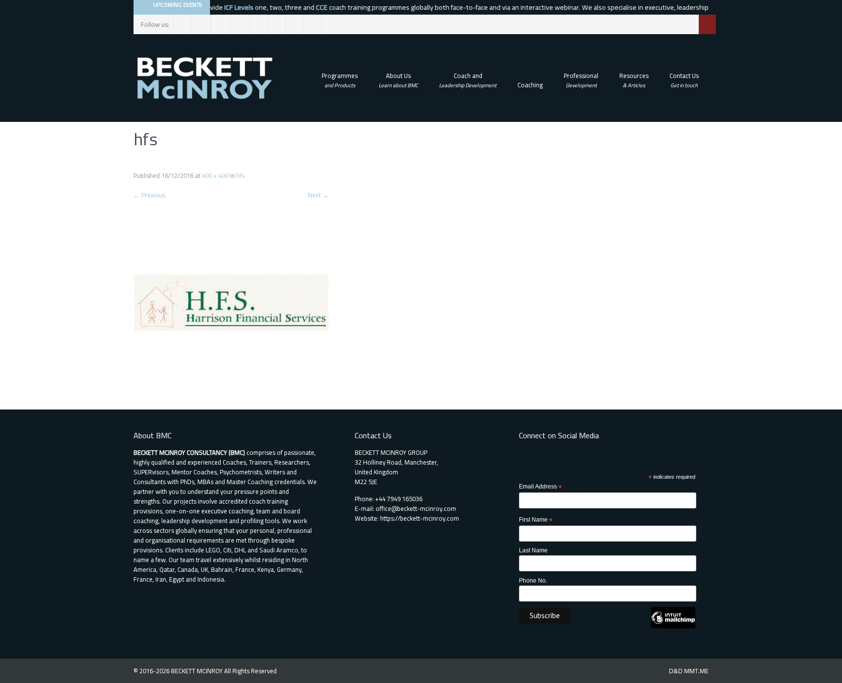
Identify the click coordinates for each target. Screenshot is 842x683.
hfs (240, 175)
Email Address (540, 487)
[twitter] (202, 24)
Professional (581, 80)
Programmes (340, 80)
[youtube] (313, 24)
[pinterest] (259, 24)
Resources (634, 80)
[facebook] (182, 24)
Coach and (468, 80)
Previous (149, 195)
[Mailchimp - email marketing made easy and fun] (673, 626)
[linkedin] (241, 24)
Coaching (530, 85)
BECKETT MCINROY (197, 671)
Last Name (533, 550)
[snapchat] (277, 24)
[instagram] (221, 24)
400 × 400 (215, 175)
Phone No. (533, 580)
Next (318, 195)
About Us (398, 80)
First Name (536, 520)
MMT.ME (696, 671)
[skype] (295, 24)
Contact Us (684, 80)
